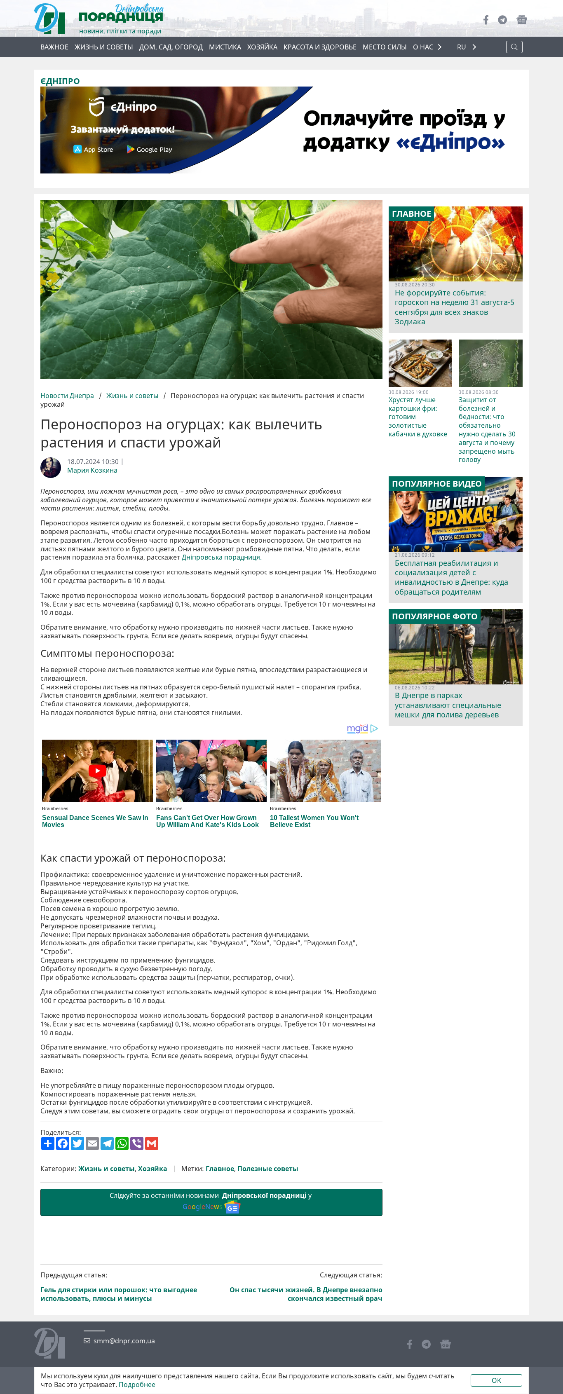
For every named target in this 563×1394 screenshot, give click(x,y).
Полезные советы (267, 1168)
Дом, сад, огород (171, 47)
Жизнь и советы (104, 47)
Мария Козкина (92, 470)
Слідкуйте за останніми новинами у (211, 1201)
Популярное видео (437, 483)
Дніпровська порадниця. (222, 557)
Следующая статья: (306, 1287)
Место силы (385, 47)
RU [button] (462, 47)
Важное (54, 47)
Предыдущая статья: (118, 1287)
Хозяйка (262, 47)
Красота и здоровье (320, 47)
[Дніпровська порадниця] (55, 1344)
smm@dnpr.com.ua (124, 1341)
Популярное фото (435, 616)
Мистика (225, 47)
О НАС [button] (423, 47)
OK (496, 1380)
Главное (220, 1168)
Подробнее (137, 1384)
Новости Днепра (68, 395)
